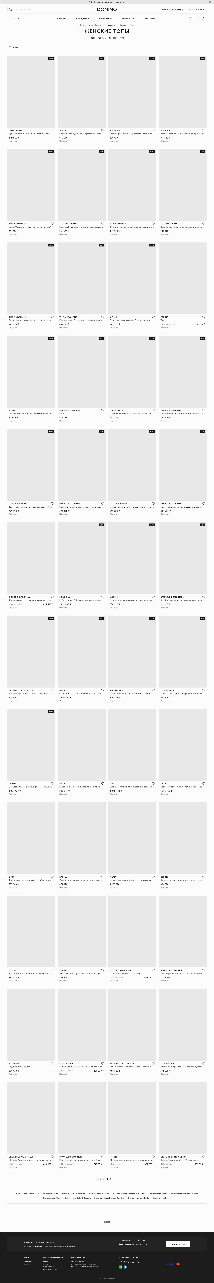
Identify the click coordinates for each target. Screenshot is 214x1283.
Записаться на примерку (172, 9)
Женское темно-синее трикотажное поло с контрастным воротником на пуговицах (31, 973)
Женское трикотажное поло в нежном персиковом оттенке (132, 1160)
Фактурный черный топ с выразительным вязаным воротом (31, 413)
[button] (52, 130)
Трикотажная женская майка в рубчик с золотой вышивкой (31, 880)
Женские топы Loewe (162, 1198)
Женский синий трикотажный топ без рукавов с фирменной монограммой (81, 973)
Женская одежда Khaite (48, 1193)
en (19, 18)
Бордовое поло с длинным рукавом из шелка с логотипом (31, 787)
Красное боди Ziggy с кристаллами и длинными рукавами (81, 320)
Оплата (45, 1261)
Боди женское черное (19, 1066)
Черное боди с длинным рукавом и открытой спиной (182, 227)
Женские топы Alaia (51, 1198)
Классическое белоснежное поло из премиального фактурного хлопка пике (81, 787)
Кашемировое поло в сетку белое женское (181, 973)
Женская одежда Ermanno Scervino (109, 1198)
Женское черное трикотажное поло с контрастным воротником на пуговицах (182, 880)
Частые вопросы (77, 1261)
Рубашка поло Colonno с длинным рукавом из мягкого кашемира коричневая (81, 600)
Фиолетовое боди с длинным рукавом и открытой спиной (132, 227)
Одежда (122, 25)
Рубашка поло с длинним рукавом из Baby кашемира (31, 133)
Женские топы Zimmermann (73, 1193)
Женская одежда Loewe (99, 1193)
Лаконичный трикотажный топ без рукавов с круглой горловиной (182, 1066)
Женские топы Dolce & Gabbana (77, 1198)
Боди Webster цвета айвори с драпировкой (30, 227)
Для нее (141, 1240)
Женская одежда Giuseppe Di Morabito (129, 1193)
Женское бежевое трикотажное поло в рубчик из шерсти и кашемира (31, 1160)
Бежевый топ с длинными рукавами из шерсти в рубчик (81, 133)
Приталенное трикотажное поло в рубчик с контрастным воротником (81, 1160)
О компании (29, 1264)
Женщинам (110, 25)
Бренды (61, 18)
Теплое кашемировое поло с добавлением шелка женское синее (132, 693)
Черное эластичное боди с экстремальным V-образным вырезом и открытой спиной (132, 880)
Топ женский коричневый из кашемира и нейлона (81, 1066)
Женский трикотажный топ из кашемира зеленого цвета (31, 693)
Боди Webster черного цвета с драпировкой (81, 227)
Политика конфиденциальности (84, 1266)
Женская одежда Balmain (138, 1198)
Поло (62, 413)
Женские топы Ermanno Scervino (184, 1193)
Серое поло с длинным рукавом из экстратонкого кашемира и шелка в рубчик (81, 693)
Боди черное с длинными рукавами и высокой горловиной (31, 320)
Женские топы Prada (158, 1193)
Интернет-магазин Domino (90, 25)
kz (14, 18)
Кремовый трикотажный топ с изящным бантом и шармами (182, 787)
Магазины (28, 1261)
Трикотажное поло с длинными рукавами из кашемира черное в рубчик (182, 413)
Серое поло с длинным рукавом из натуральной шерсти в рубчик (132, 507)
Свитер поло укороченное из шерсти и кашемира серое (132, 600)
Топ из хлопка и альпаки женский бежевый (130, 1066)
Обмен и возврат (49, 1266)
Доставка (46, 1264)
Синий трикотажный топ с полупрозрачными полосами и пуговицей (81, 880)
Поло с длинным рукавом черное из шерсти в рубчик (81, 507)
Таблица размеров (50, 1269)
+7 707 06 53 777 (197, 9)
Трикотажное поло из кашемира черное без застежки (31, 507)
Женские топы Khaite (25, 1193)
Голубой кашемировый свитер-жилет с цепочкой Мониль (182, 600)
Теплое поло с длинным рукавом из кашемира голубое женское (182, 693)
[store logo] (107, 9)
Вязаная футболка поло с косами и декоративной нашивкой (132, 787)
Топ (162, 320)
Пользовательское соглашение (83, 1264)
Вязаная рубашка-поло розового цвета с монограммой (132, 133)
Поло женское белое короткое (125, 973)
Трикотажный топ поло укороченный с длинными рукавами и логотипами (31, 600)
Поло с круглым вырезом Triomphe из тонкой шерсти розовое (132, 320)
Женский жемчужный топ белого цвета (179, 1160)
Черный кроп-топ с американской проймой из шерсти (182, 133)
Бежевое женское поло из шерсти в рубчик (181, 507)
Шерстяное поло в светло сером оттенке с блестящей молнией (132, 413)
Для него (126, 1240)
